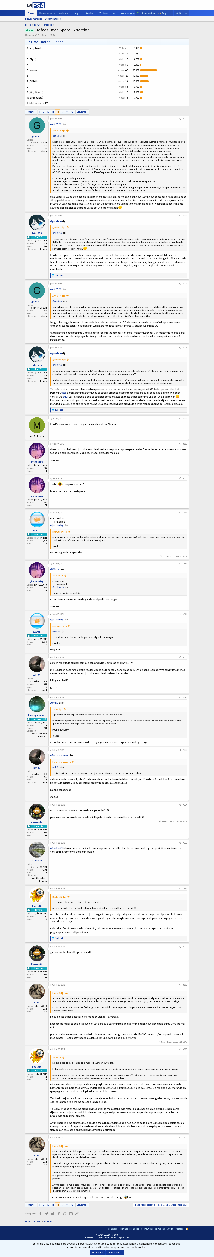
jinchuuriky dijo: (59, 531)
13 (63, 112)
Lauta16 (37, 906)
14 (67, 112)
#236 (185, 888)
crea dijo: (56, 1057)
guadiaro (36, 136)
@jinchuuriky (56, 525)
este (63, 392)
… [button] (43, 112)
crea (37, 1002)
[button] (54, 13)
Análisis (90, 13)
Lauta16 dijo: (58, 993)
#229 (185, 563)
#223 (185, 284)
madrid (44, 690)
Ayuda (170, 1229)
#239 (185, 1049)
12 (58, 112)
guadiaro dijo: (59, 227)
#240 (185, 1138)
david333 (37, 860)
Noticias (63, 13)
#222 (185, 215)
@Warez (54, 569)
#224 (185, 348)
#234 (185, 805)
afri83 (36, 675)
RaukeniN (36, 822)
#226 (185, 444)
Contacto (112, 1229)
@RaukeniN (56, 848)
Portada (179, 1229)
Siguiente (81, 112)
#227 (185, 478)
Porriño (43, 249)
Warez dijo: (57, 575)
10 (48, 112)
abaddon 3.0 (33, 35)
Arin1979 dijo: (59, 130)
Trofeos (103, 13)
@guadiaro (57, 135)
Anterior (31, 112)
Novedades (45, 13)
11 (53, 112)
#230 (185, 614)
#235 (185, 843)
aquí (65, 396)
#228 (185, 513)
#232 (185, 697)
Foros (31, 13)
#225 (185, 418)
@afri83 (54, 702)
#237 (185, 947)
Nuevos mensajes (33, 19)
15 (72, 112)
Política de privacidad (154, 1229)
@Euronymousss (59, 755)
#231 (185, 657)
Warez (37, 530)
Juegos (77, 13)
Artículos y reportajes (125, 13)
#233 (185, 750)
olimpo (44, 151)
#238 (185, 985)
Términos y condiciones (130, 1229)
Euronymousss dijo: (61, 762)
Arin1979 (37, 233)
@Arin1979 (55, 124)
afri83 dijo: (57, 709)
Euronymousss (37, 715)
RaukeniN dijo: (59, 897)
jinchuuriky (36, 461)
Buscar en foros (53, 19)
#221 (185, 119)
